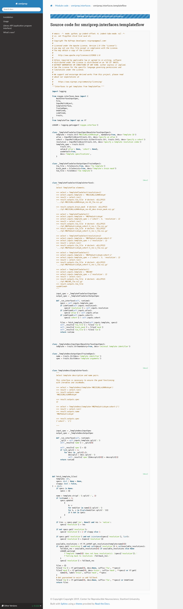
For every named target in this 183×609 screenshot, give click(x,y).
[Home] (51, 5)
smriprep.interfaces (80, 6)
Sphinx (64, 604)
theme (79, 604)
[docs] (145, 180)
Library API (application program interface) (17, 27)
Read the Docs (102, 604)
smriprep (22, 4)
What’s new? (9, 32)
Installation (8, 17)
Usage (6, 21)
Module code (61, 6)
